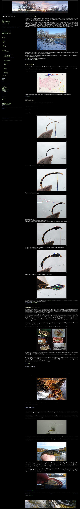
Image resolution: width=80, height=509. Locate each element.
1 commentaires (35, 59)
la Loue (3, 97)
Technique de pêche (4, 92)
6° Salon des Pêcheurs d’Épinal (6, 24)
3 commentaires (35, 302)
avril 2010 (5, 69)
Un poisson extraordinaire (29, 64)
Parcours (3, 81)
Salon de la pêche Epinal (5, 91)
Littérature (3, 93)
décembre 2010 (6, 51)
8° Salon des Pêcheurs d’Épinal (6, 22)
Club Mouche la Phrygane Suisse (6, 104)
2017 (3, 41)
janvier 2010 (5, 73)
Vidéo (3, 82)
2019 (3, 38)
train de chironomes (49, 300)
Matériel (3, 99)
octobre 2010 (5, 61)
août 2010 (5, 64)
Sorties (3, 79)
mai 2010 (5, 68)
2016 (3, 42)
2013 (3, 46)
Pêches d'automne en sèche (29, 408)
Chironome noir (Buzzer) (29, 100)
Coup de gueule (4, 86)
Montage (3, 88)
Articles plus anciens (75, 493)
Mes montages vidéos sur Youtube (6, 103)
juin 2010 (5, 67)
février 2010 (5, 72)
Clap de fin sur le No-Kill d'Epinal (31, 16)
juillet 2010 (5, 65)
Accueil (51, 493)
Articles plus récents (27, 493)
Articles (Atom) (31, 495)
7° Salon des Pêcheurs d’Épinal (6, 23)
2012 (3, 47)
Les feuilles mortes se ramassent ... (31, 367)
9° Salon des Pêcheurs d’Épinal (6, 21)
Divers (29, 96)
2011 (3, 49)
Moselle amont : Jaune (5, 31)
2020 (3, 37)
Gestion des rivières (4, 87)
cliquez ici (29, 58)
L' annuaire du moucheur (5, 105)
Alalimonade (3, 98)
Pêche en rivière (4, 90)
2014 (3, 45)
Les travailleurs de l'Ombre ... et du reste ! (32, 307)
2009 (3, 75)
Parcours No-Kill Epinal (5, 89)
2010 (3, 50)
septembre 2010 (6, 63)
